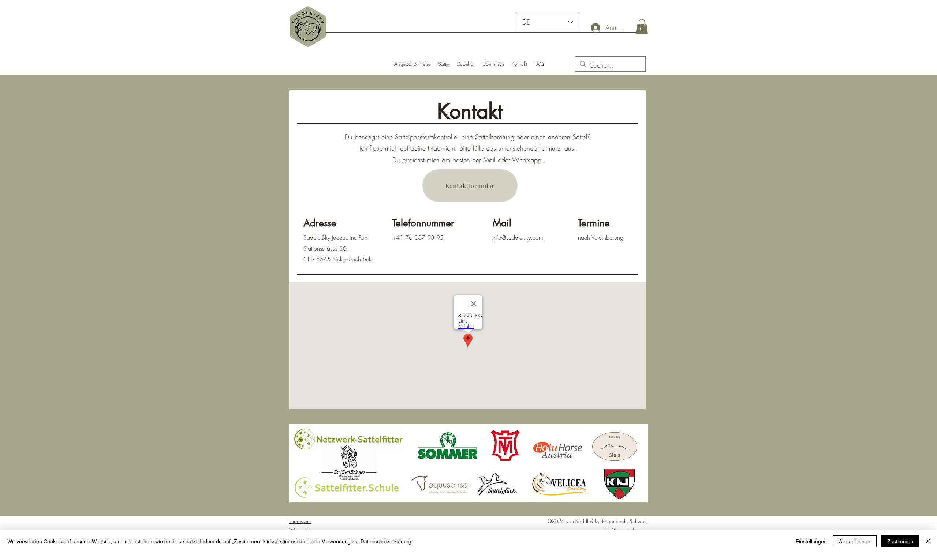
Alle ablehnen (854, 541)
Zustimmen (900, 541)
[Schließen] (928, 541)
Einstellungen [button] (811, 541)
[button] (641, 26)
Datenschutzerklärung (386, 541)
